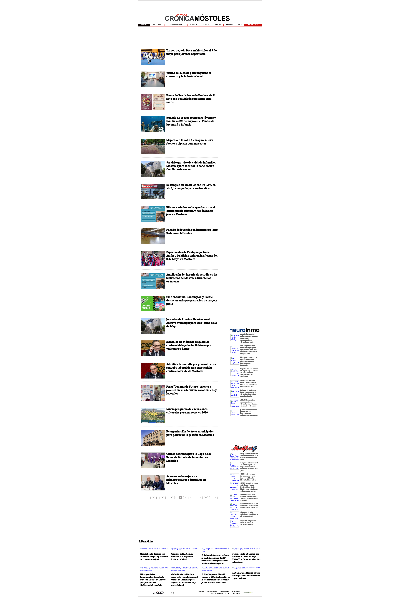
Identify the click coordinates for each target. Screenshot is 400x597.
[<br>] (200, 27)
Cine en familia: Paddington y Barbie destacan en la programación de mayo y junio (191, 300)
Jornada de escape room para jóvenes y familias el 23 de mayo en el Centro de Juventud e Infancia (191, 121)
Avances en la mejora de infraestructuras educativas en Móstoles (186, 480)
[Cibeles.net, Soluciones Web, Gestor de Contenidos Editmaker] (247, 592)
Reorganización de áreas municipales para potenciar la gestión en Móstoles (190, 433)
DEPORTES (229, 25)
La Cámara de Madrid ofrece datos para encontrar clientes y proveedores (246, 575)
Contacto (201, 592)
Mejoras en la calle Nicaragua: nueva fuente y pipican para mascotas (189, 141)
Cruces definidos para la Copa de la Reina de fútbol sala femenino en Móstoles (188, 457)
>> (215, 497)
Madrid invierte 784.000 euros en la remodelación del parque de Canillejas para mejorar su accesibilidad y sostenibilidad (184, 579)
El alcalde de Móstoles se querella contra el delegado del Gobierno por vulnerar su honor (188, 345)
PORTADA (144, 25)
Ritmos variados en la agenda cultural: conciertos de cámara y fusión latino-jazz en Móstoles (190, 211)
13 (200, 497)
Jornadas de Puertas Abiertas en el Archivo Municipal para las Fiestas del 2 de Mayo (191, 323)
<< (148, 497)
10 (185, 497)
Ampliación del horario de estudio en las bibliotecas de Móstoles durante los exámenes (192, 278)
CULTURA (218, 25)
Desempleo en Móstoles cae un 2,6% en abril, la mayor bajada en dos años (191, 186)
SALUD (240, 25)
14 (206, 497)
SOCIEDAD (206, 25)
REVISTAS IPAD (253, 25)
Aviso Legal (236, 593)
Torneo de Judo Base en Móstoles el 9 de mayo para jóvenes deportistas (191, 52)
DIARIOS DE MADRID (176, 25)
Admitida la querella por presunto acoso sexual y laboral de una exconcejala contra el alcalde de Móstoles (191, 367)
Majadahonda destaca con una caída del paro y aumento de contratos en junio (154, 557)
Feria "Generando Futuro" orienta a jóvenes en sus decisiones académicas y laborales (191, 390)
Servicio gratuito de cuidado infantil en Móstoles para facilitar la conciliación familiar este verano (191, 166)
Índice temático (212, 592)
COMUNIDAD (157, 25)
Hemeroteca (236, 592)
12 (195, 497)
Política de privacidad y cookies (219, 593)
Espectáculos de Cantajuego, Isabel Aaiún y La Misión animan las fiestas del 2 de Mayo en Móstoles (192, 255)
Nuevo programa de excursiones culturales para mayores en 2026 (187, 410)
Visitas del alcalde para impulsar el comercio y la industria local (188, 74)
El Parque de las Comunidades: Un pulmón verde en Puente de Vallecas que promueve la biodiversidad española (153, 579)
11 (190, 497)
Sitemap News (224, 592)
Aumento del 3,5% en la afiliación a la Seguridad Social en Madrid (182, 557)
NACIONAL (193, 25)
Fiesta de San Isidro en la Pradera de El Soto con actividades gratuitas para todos (190, 99)
